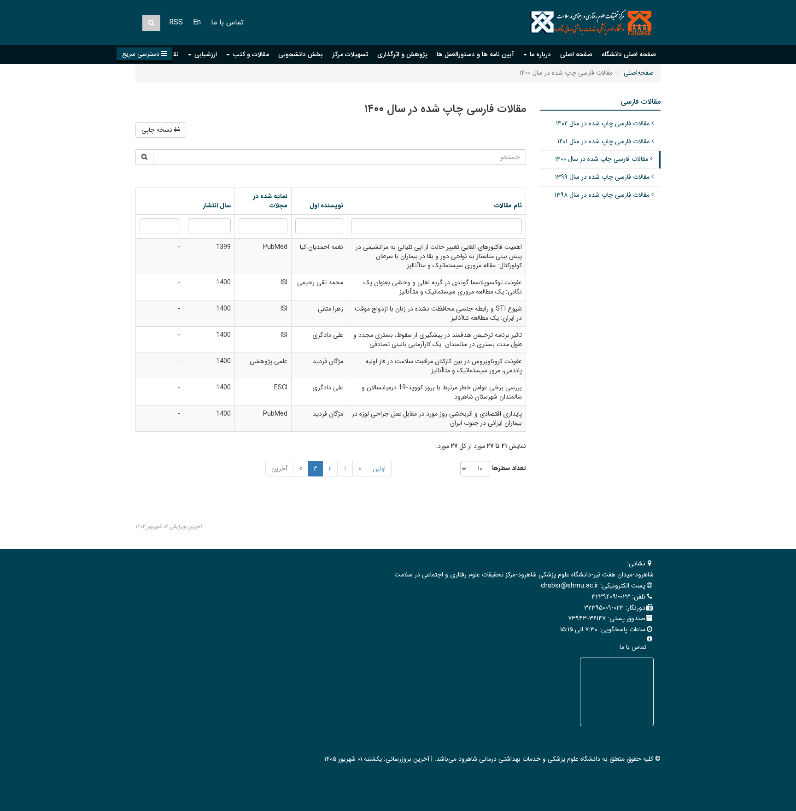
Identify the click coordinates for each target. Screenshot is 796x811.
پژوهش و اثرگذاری (402, 54)
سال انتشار (217, 205)
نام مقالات (508, 205)
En (197, 22)
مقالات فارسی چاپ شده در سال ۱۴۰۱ (604, 141)
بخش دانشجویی (300, 54)
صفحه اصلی (576, 54)
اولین (379, 469)
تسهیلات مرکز (350, 54)
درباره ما (539, 54)
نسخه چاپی (157, 130)
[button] (144, 54)
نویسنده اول (326, 205)
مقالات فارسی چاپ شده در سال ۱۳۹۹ (603, 177)
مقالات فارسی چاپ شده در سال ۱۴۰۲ (603, 123)
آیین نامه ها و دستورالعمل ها (475, 54)
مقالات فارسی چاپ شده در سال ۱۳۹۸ (603, 195)
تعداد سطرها (509, 468)
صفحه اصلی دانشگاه (629, 54)
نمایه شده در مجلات (270, 201)
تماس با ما (227, 22)
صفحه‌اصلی (639, 73)
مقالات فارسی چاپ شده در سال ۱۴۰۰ (602, 159)
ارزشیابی (205, 54)
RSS (176, 22)
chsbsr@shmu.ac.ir (569, 586)
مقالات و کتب (250, 54)
